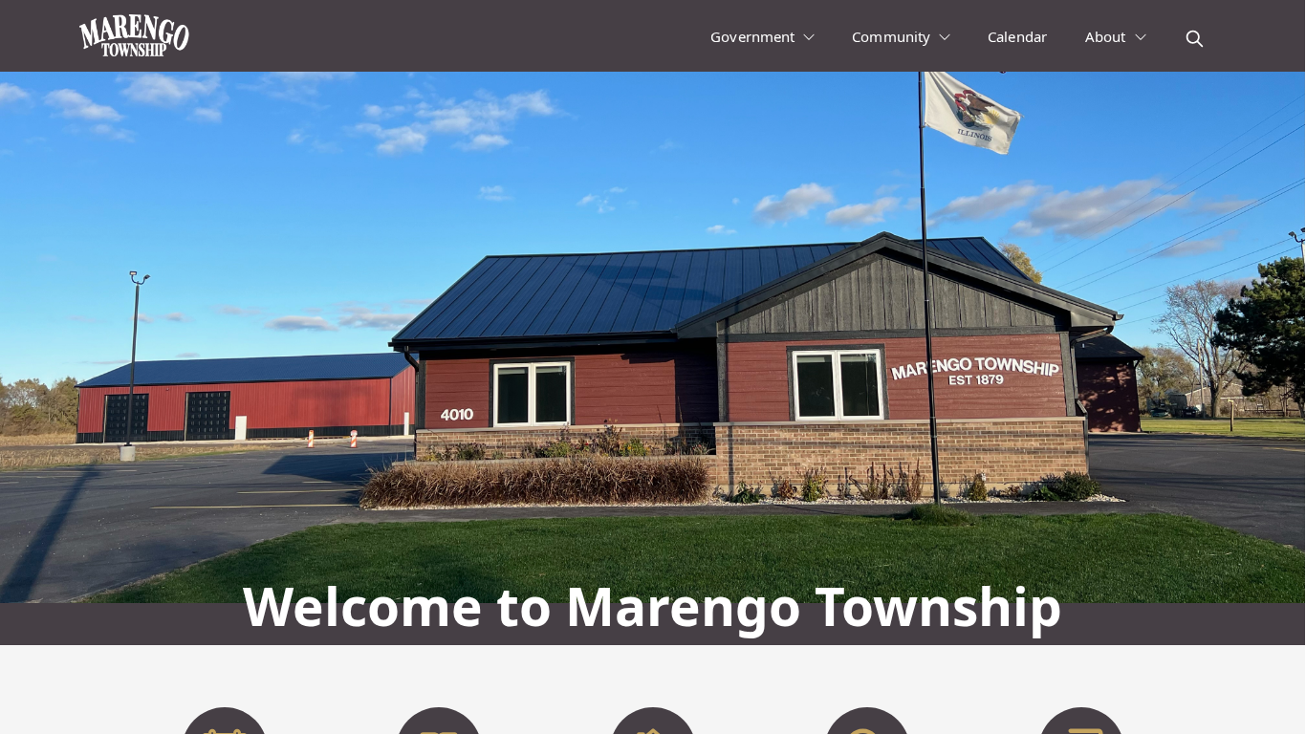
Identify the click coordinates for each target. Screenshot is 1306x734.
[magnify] (1194, 38)
